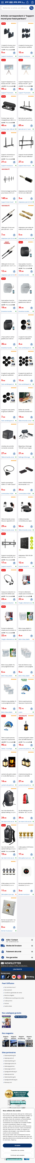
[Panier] (32, 2)
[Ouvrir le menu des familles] (2, 2)
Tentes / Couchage (6, 748)
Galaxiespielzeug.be (10, 1077)
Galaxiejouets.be (9, 1074)
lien (25, 1124)
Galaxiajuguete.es (9, 1066)
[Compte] (27, 2)
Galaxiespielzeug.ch (10, 1061)
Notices (6, 1003)
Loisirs (20, 712)
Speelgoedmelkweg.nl (10, 1071)
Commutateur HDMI (7, 493)
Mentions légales (9, 995)
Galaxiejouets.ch (9, 1058)
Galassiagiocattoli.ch (10, 1063)
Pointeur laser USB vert (8, 129)
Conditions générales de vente (13, 992)
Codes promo (8, 1001)
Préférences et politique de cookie (14, 998)
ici (15, 1140)
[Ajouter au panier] (14, 53)
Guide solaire (8, 1006)
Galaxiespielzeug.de (10, 1055)
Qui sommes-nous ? (10, 987)
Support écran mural (25, 165)
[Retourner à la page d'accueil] (15, 2)
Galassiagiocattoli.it (9, 1069)
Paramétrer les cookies (17, 1150)
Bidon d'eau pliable (24, 639)
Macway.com (8, 1082)
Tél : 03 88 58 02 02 (12, 942)
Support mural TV (6, 566)
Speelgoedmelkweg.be (10, 1080)
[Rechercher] (31, 8)
